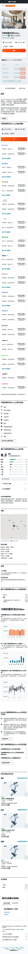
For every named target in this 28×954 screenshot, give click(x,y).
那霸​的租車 (7, 912)
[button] (26, 1)
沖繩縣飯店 (7, 949)
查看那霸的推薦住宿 (22, 841)
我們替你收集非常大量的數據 (10, 937)
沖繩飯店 (13, 949)
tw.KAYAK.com (6, 947)
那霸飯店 (6, 914)
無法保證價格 (21, 929)
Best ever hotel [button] (5, 862)
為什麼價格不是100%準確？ (10, 940)
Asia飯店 (16, 947)
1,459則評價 (17, 35)
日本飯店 (21, 947)
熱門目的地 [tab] (15, 903)
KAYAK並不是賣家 (7, 934)
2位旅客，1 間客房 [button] (8, 46)
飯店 (11, 947)
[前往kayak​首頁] (10, 6)
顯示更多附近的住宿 (22, 778)
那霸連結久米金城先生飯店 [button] (7, 830)
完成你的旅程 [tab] (6, 903)
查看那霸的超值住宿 (22, 810)
